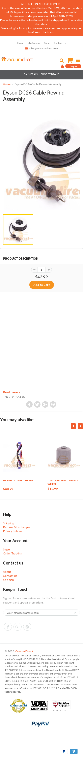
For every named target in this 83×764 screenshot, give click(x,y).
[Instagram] (27, 627)
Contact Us (60, 42)
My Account (34, 42)
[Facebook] (8, 627)
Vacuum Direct (24, 651)
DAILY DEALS (30, 74)
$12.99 (53, 488)
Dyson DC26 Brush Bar (18, 480)
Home (20, 42)
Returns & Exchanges (16, 527)
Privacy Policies (12, 531)
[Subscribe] (75, 613)
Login (6, 549)
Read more (11, 392)
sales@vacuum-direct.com (43, 48)
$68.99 (8, 488)
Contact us (10, 575)
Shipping (8, 523)
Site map (8, 579)
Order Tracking (12, 553)
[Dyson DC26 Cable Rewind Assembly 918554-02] (41, 161)
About (47, 42)
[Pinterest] (17, 627)
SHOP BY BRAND (50, 74)
